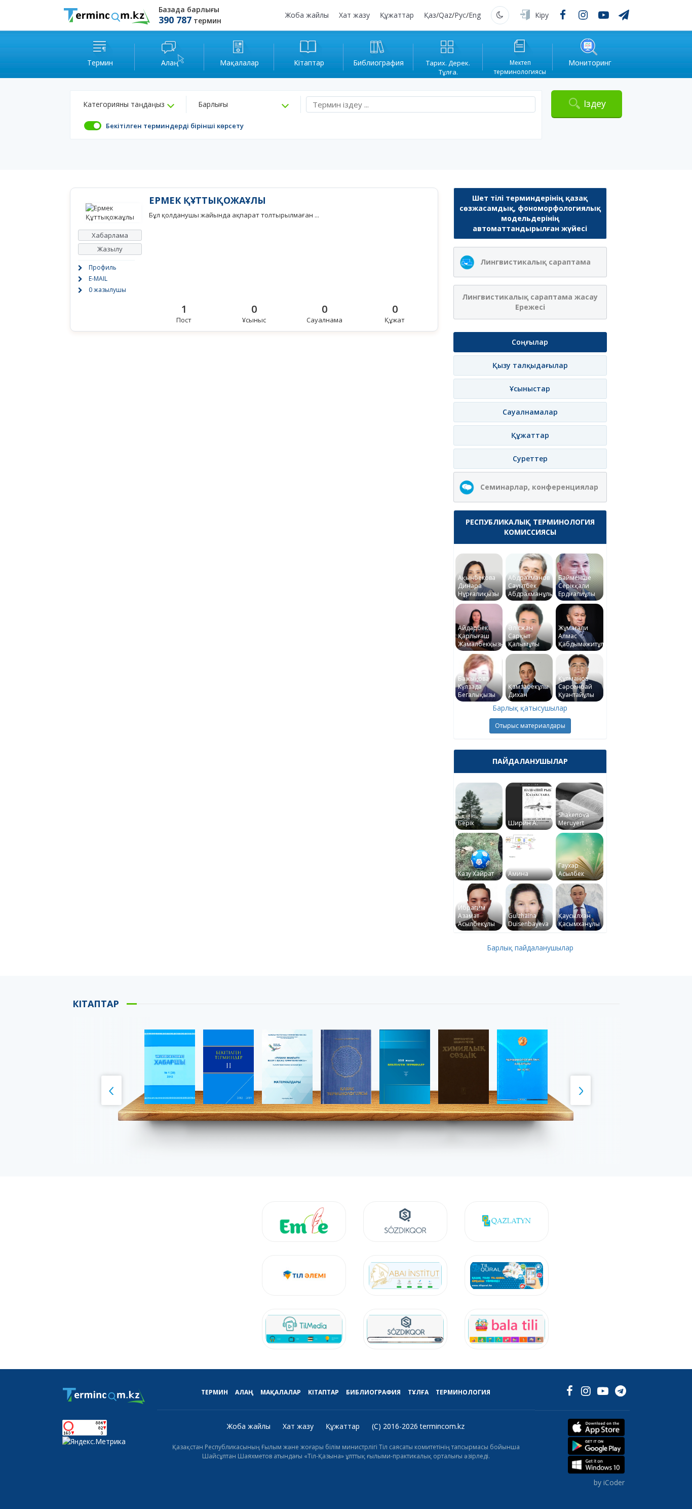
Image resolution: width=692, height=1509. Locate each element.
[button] (128, 104)
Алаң (244, 1392)
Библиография (373, 1392)
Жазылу (110, 248)
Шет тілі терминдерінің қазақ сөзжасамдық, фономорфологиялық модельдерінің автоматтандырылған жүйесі (530, 213)
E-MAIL (98, 278)
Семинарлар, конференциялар (539, 487)
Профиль (103, 267)
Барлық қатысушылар (529, 708)
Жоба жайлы (307, 15)
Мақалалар (280, 1392)
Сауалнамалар (530, 412)
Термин (214, 1392)
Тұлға (418, 1392)
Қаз (430, 15)
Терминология (463, 1392)
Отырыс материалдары (530, 725)
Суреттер (530, 458)
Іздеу (595, 103)
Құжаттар (397, 15)
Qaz (445, 15)
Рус (460, 15)
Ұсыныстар (530, 388)
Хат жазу (354, 15)
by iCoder (609, 1482)
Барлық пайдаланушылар (530, 947)
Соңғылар (530, 342)
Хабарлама (110, 235)
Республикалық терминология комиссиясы (530, 527)
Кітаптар (323, 1392)
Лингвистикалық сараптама (535, 262)
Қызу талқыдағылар (530, 365)
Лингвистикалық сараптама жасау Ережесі (530, 302)
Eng (475, 15)
